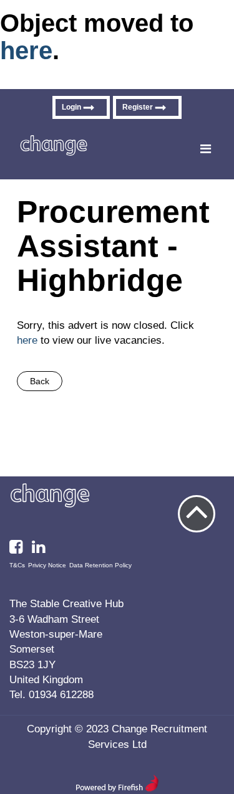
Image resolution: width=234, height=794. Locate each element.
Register (137, 107)
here (26, 50)
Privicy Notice (47, 565)
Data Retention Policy (100, 565)
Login (71, 107)
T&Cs (17, 565)
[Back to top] (196, 513)
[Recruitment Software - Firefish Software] (117, 789)
